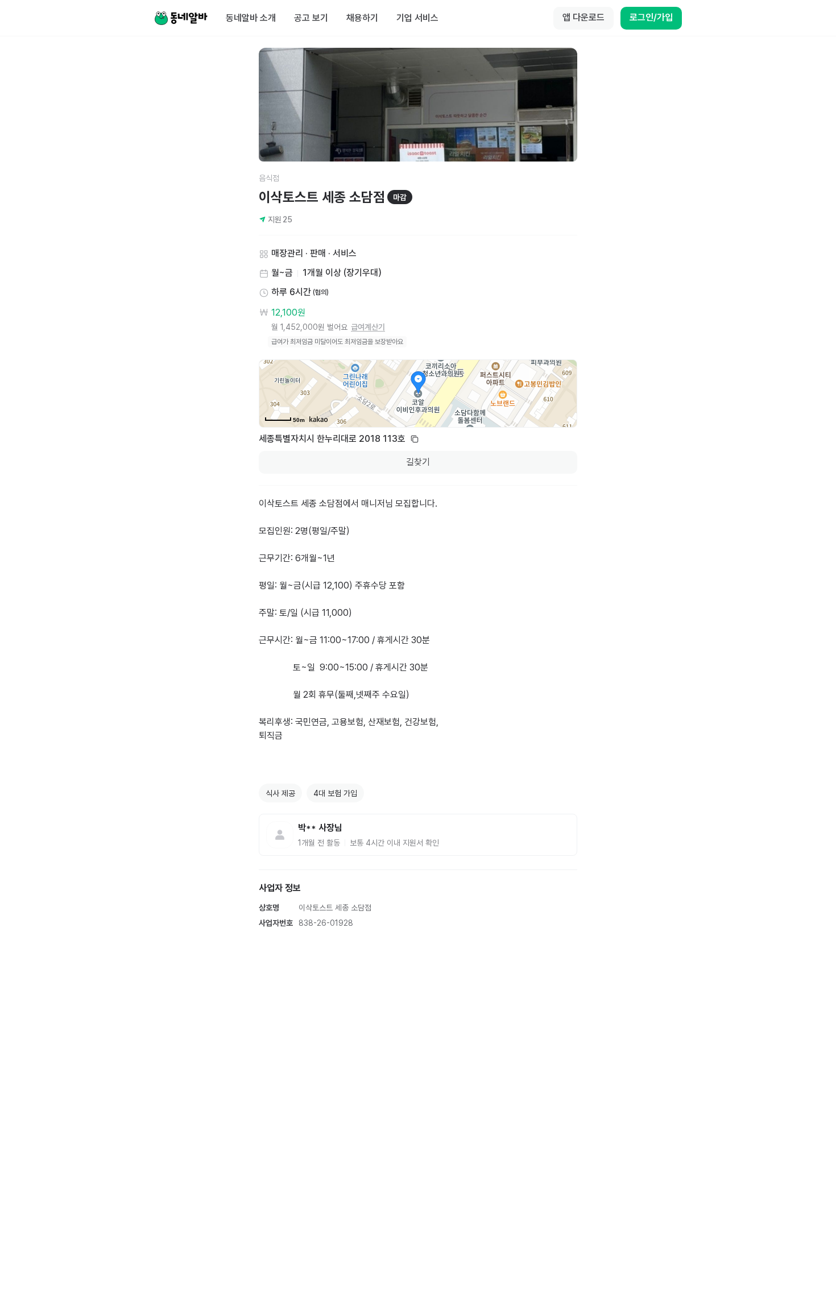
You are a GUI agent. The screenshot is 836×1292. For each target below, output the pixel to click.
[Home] (181, 18)
